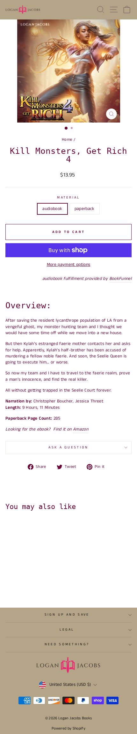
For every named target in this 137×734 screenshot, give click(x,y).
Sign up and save (67, 614)
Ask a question (68, 447)
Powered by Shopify (68, 728)
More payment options (68, 265)
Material (68, 197)
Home (67, 139)
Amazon (80, 429)
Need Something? (67, 644)
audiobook (52, 209)
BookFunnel (120, 279)
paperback (85, 209)
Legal (67, 629)
